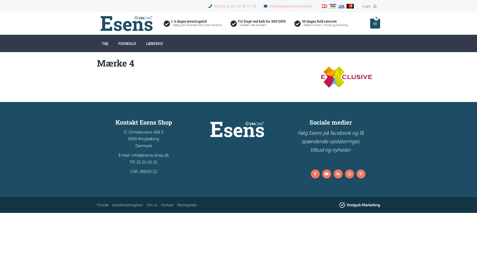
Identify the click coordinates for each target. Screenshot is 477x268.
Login (369, 6)
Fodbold (127, 43)
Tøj (105, 43)
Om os (152, 204)
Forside (103, 204)
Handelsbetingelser (127, 204)
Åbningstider (187, 204)
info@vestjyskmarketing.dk (291, 6)
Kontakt (167, 204)
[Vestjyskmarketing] (359, 205)
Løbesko (154, 43)
